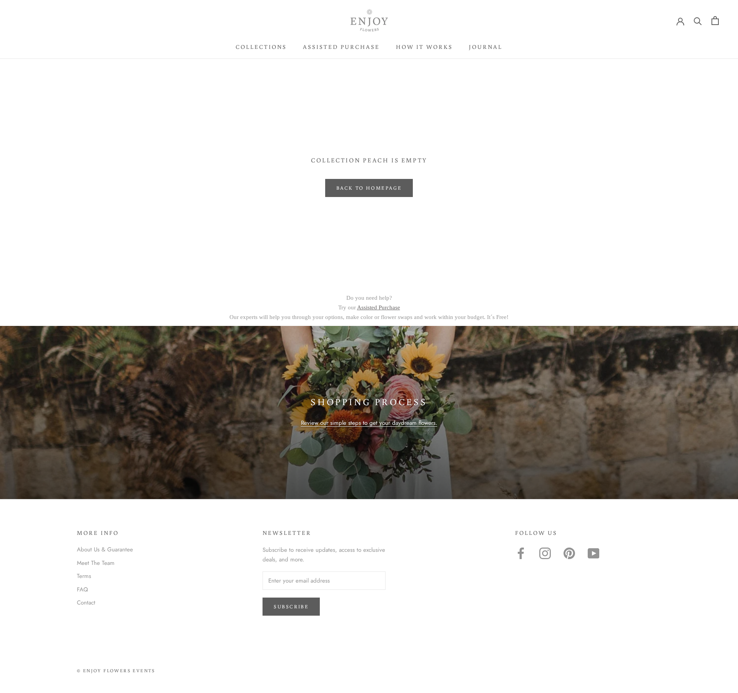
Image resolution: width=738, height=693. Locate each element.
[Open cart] (715, 20)
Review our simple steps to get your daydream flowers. (369, 423)
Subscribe (291, 606)
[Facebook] (521, 553)
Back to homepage (369, 188)
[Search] (698, 21)
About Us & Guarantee (105, 549)
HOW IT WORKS (424, 46)
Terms (84, 576)
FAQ (82, 589)
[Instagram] (545, 553)
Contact (86, 602)
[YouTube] (593, 553)
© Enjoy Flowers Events (116, 670)
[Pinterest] (569, 553)
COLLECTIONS (261, 46)
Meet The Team (96, 563)
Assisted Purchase (378, 307)
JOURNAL (485, 46)
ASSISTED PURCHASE (341, 46)
